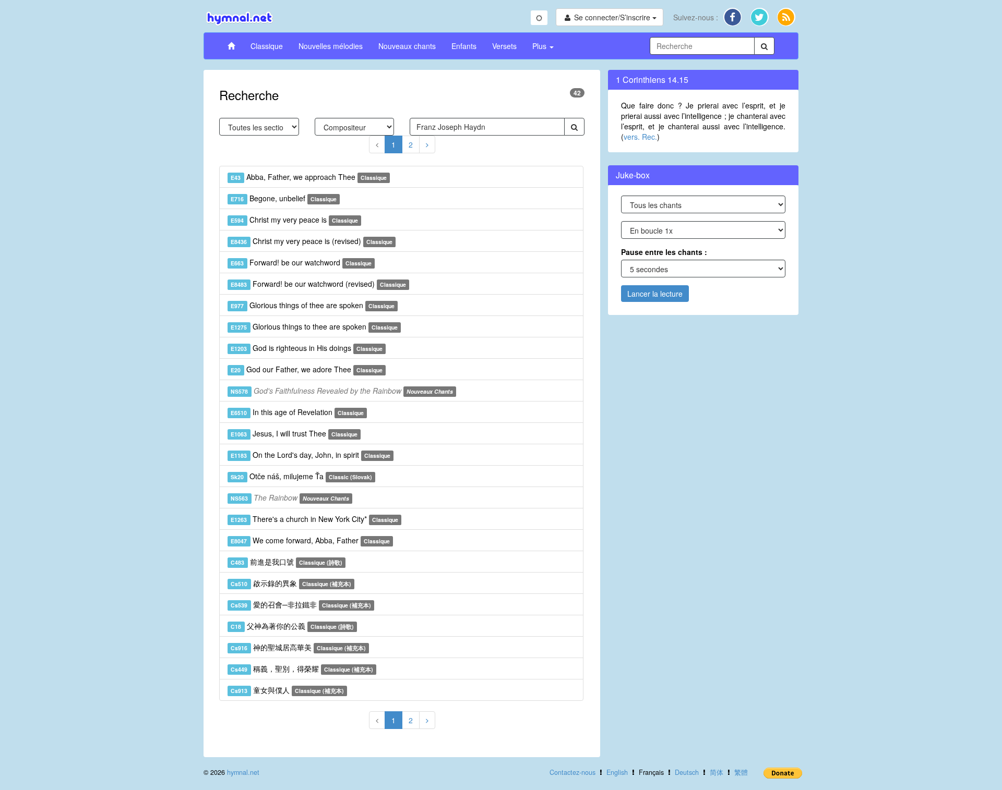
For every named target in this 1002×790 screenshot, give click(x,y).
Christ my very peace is (294, 219)
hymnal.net (243, 772)
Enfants (463, 46)
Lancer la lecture (655, 293)
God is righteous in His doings (307, 348)
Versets (504, 46)
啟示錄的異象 (291, 583)
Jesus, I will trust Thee (294, 433)
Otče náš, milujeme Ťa (301, 476)
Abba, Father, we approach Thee (309, 177)
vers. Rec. (640, 136)
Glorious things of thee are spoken (313, 305)
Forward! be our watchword (301, 262)
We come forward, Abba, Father (310, 540)
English (617, 772)
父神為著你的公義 (292, 626)
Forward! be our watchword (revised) (318, 283)
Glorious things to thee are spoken (314, 326)
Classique (266, 46)
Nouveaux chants (407, 46)
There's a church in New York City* (314, 519)
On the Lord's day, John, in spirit (310, 454)
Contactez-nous (572, 772)
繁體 (741, 772)
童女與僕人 (287, 690)
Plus (540, 46)
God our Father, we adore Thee (307, 369)
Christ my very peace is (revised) (311, 241)
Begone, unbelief (284, 198)
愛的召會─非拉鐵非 (301, 604)
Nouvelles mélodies (331, 46)
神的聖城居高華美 (298, 647)
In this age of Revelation (297, 412)
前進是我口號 (286, 561)
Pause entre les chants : (664, 252)
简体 (716, 772)
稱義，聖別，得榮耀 (302, 668)
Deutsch (687, 772)
